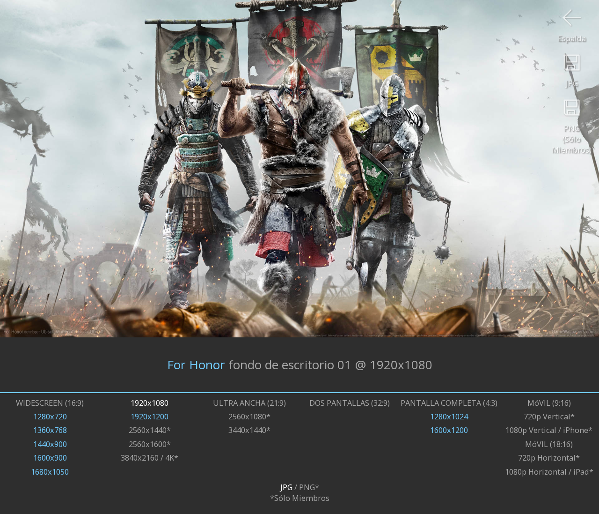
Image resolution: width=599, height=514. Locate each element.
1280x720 (50, 416)
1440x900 (50, 444)
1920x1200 (149, 416)
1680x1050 (50, 471)
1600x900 (50, 457)
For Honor (196, 364)
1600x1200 (449, 430)
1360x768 (50, 430)
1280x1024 (449, 416)
